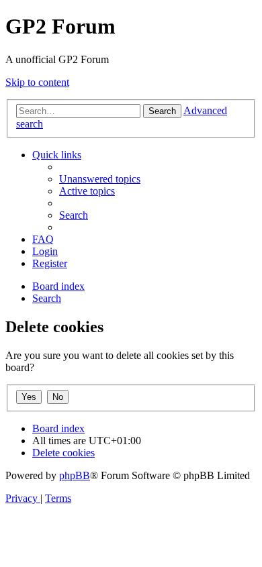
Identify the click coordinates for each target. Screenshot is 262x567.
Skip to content (37, 82)
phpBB (74, 475)
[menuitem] (99, 179)
